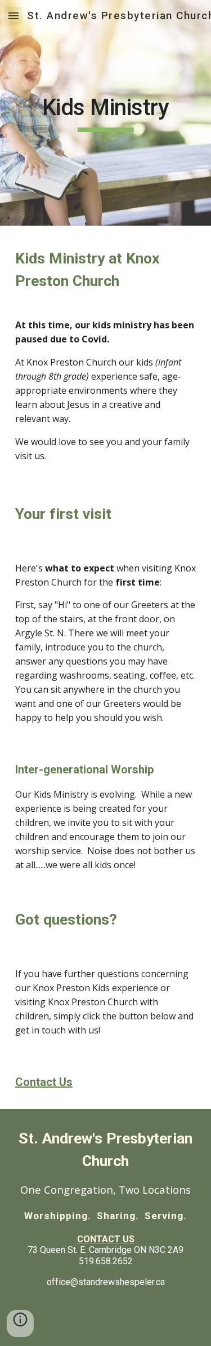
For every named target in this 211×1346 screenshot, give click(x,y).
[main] (106, 113)
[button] (13, 15)
